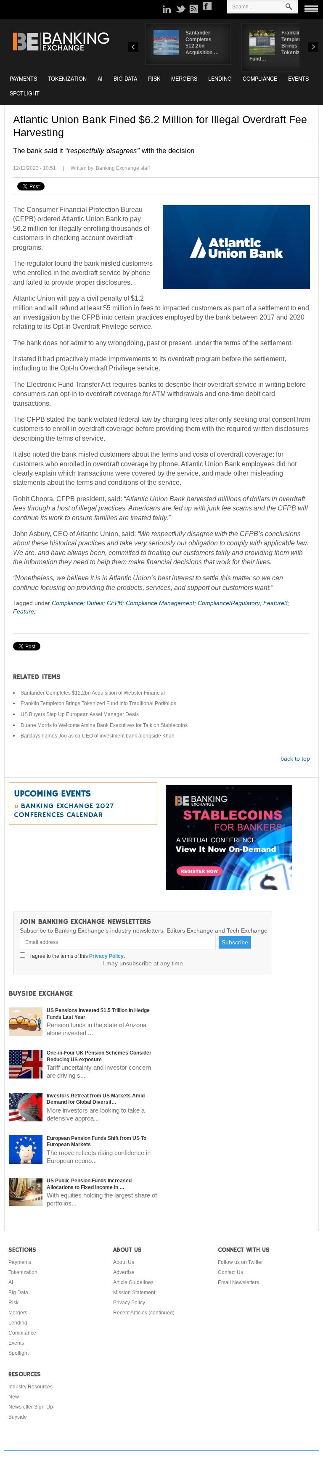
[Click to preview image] (236, 247)
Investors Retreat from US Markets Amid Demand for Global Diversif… (96, 1099)
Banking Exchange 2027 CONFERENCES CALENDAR (64, 810)
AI (100, 78)
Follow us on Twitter (240, 1262)
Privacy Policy (106, 956)
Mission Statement (134, 1292)
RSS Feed (194, 8)
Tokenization (67, 78)
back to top (295, 758)
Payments (23, 78)
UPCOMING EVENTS (52, 793)
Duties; (97, 603)
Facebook (207, 6)
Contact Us (230, 1272)
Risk (154, 78)
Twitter (180, 8)
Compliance (260, 78)
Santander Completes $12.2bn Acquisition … (202, 43)
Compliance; (69, 603)
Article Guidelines (133, 1282)
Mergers (184, 78)
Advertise (124, 1272)
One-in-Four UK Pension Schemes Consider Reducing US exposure (99, 1056)
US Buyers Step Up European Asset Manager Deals (80, 714)
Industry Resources (30, 1387)
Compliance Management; (162, 603)
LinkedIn (167, 8)
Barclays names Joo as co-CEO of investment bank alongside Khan (98, 736)
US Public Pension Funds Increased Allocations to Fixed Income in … (89, 1184)
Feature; (24, 611)
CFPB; (116, 603)
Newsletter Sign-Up (30, 1407)
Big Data (125, 78)
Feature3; (276, 603)
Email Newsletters (238, 1282)
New (13, 1397)
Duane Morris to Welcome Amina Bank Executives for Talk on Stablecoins (104, 725)
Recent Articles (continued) (144, 1313)
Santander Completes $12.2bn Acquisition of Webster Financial (93, 693)
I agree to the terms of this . (76, 956)
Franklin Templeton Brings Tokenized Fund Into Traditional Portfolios (98, 703)
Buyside (17, 1417)
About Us (123, 1262)
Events (298, 78)
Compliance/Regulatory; (230, 603)
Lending (220, 78)
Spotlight (25, 93)
